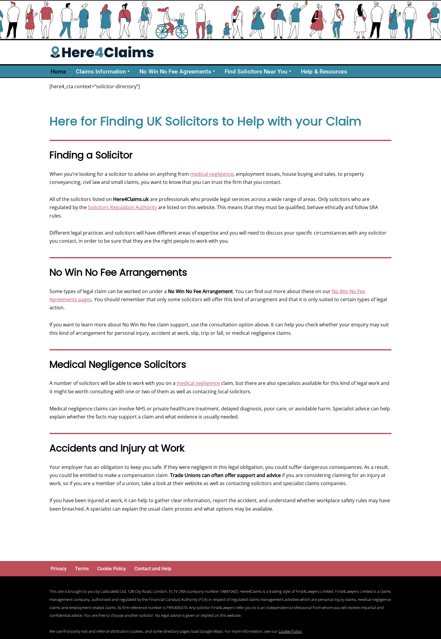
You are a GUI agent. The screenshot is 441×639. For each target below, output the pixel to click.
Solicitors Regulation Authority (122, 207)
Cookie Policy (111, 569)
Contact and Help (152, 569)
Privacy (59, 569)
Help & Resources (324, 71)
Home (58, 71)
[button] (129, 71)
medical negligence (211, 174)
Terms (82, 569)
